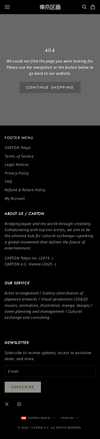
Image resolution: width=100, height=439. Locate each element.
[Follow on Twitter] (7, 404)
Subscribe (22, 387)
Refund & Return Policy (25, 189)
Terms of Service (19, 156)
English (67, 418)
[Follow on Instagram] (19, 404)
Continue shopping (50, 87)
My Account (15, 198)
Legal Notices (17, 164)
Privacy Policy (17, 173)
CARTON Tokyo (18, 147)
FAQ (8, 181)
